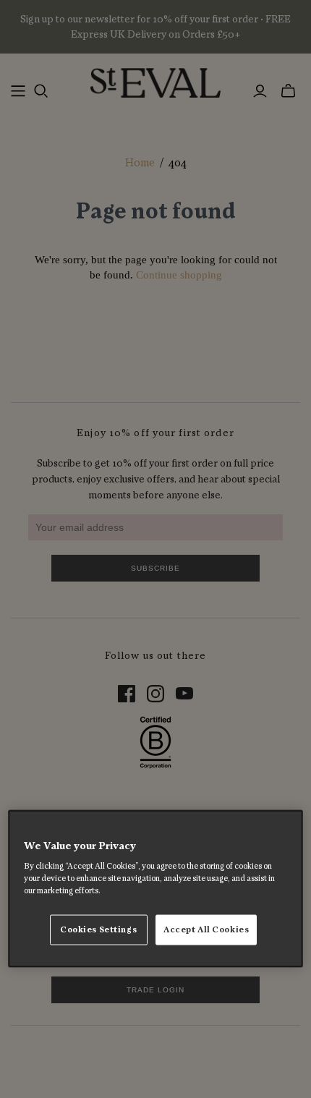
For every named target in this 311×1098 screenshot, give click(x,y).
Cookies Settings (98, 930)
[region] (156, 888)
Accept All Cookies (206, 930)
